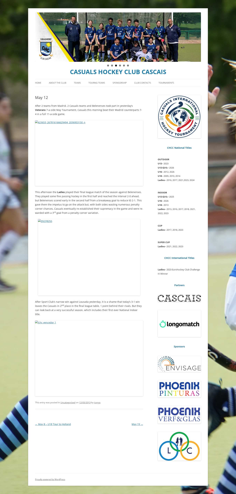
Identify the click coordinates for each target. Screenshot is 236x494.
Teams (77, 82)
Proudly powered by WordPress (50, 479)
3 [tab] (116, 65)
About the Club (57, 82)
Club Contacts (142, 82)
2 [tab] (112, 65)
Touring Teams (96, 82)
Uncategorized (67, 402)
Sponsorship (120, 82)
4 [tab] (120, 65)
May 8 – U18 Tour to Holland (53, 424)
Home (38, 82)
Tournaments (166, 82)
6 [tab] (128, 65)
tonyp (97, 402)
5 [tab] (124, 65)
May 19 (137, 424)
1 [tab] (108, 65)
